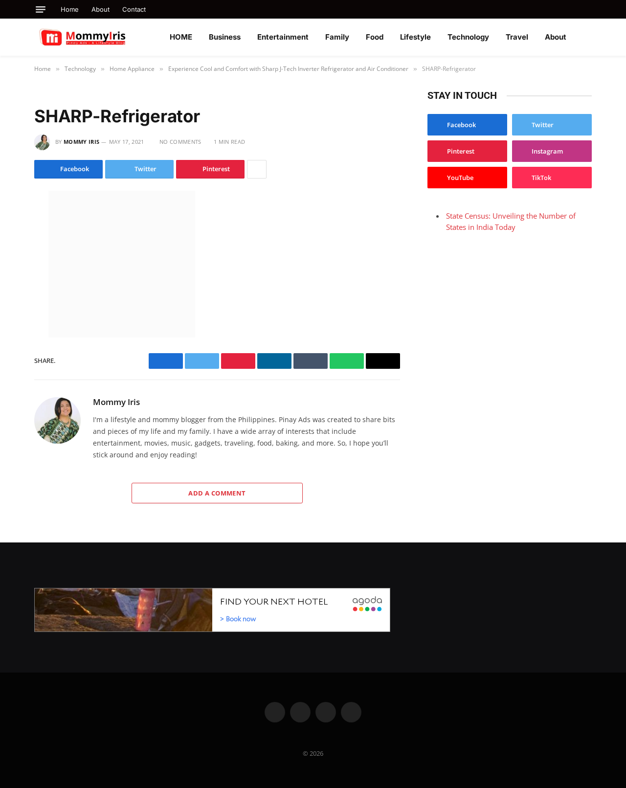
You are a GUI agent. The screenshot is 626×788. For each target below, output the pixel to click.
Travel (517, 37)
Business (225, 37)
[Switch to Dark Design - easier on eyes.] (587, 37)
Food (374, 37)
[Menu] (40, 9)
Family (337, 37)
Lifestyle (415, 37)
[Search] (588, 9)
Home (70, 9)
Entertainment (283, 37)
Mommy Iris (81, 141)
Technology (468, 37)
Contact (134, 9)
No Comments (180, 141)
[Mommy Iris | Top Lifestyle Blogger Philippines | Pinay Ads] (103, 37)
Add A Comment (217, 493)
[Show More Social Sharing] (257, 169)
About (100, 9)
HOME (181, 37)
